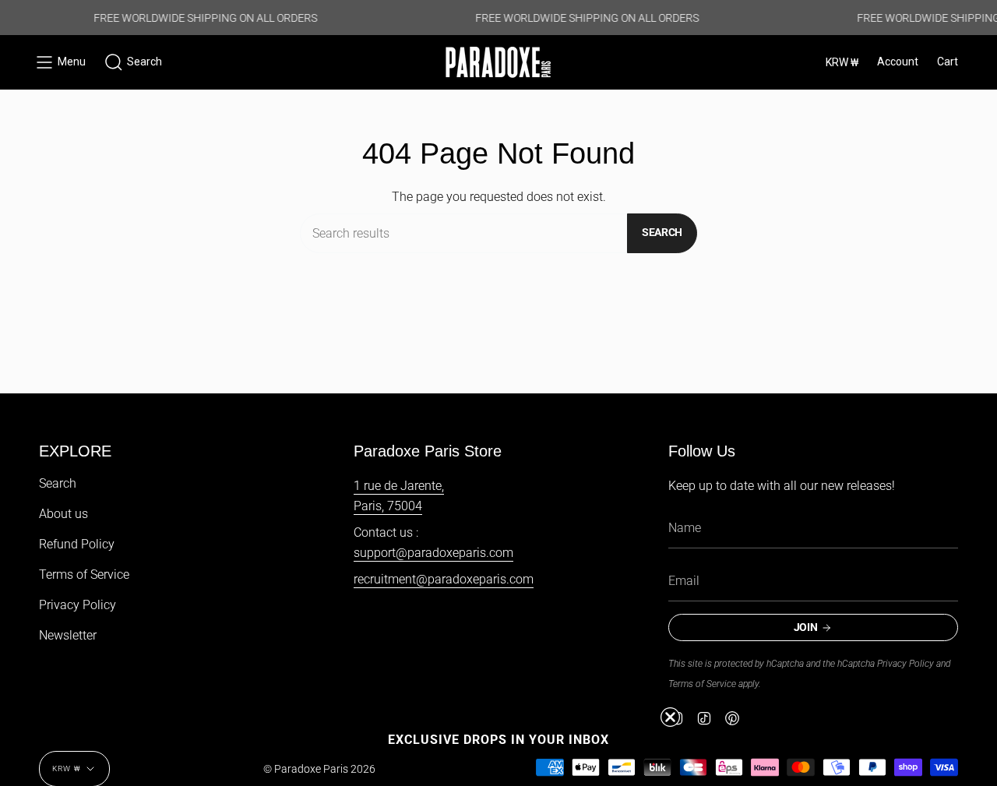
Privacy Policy (77, 604)
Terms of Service (84, 574)
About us (63, 513)
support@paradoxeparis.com (433, 552)
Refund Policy (76, 544)
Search (662, 232)
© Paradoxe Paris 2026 (319, 769)
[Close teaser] (670, 717)
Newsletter (68, 635)
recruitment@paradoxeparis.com (444, 579)
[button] (133, 62)
